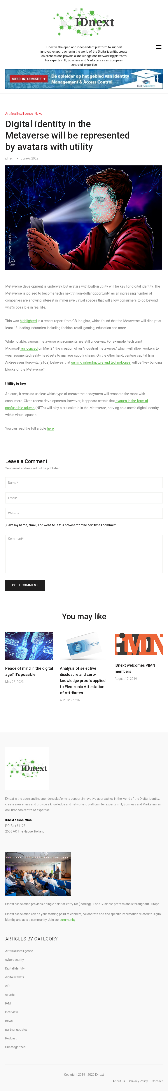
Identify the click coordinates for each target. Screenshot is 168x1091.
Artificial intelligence (19, 113)
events (10, 994)
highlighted (28, 321)
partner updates (16, 1029)
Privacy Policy (138, 1081)
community (67, 919)
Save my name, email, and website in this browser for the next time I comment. (61, 525)
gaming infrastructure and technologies (101, 362)
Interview (11, 1012)
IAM (8, 1003)
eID (7, 986)
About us (119, 1081)
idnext (9, 158)
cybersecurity (14, 959)
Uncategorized (15, 1047)
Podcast (11, 1038)
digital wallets (14, 977)
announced (29, 348)
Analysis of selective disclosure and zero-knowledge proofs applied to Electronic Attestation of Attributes (82, 680)
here (50, 428)
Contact (157, 1081)
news (38, 113)
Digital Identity (15, 968)
